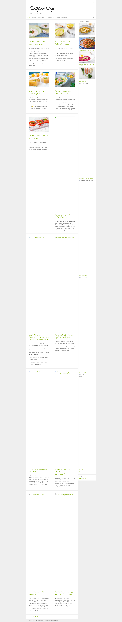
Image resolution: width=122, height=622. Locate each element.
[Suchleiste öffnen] (94, 17)
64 (33, 616)
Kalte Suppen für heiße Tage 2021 (37, 92)
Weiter (37, 616)
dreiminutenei (82, 478)
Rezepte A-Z (34, 17)
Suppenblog (41, 8)
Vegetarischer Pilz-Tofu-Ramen (86, 178)
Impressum (47, 620)
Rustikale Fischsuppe (84, 36)
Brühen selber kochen (51, 17)
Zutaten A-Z (41, 17)
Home (28, 17)
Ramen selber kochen (62, 17)
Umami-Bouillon (83, 275)
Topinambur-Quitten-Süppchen (38, 470)
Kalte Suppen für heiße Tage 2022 (63, 43)
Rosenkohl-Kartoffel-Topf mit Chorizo (64, 336)
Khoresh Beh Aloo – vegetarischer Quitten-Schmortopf (64, 471)
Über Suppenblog (40, 620)
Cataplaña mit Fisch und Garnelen (86, 50)
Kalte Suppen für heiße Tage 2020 (63, 92)
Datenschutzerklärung (53, 620)
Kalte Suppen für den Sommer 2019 (39, 137)
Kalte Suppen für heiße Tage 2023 (37, 43)
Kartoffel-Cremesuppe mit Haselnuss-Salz (64, 593)
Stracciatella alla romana (37, 593)
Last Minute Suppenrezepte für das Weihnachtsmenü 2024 (39, 337)
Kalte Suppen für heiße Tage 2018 (63, 216)
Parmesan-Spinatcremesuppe (86, 372)
